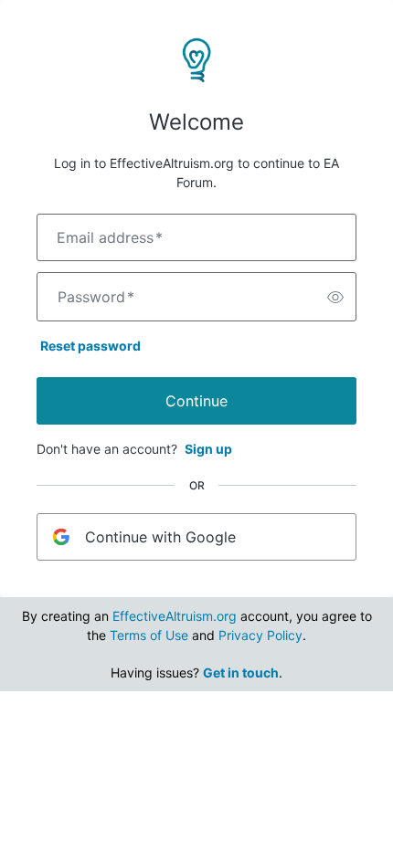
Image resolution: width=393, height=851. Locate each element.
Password (96, 297)
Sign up (208, 449)
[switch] (335, 296)
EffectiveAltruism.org (174, 616)
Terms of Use (149, 635)
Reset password (90, 345)
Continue (196, 401)
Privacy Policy (260, 635)
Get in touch (241, 672)
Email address (110, 237)
